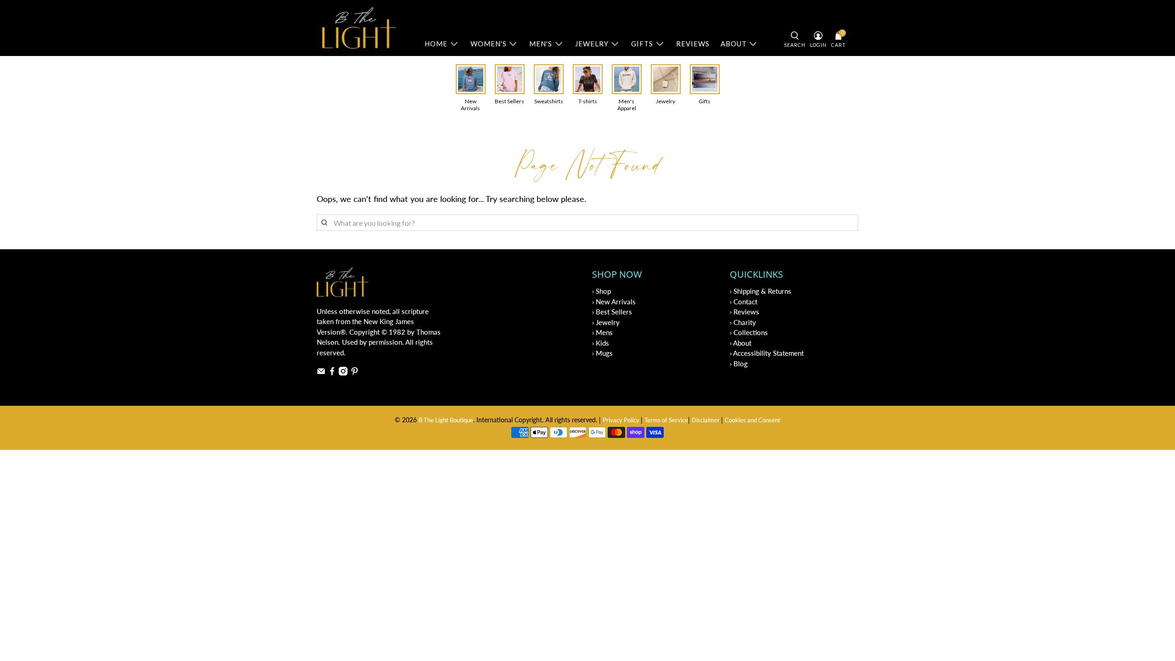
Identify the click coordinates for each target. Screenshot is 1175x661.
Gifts (642, 43)
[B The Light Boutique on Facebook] (332, 373)
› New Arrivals (614, 301)
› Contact (743, 301)
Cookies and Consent (752, 420)
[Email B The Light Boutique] (321, 373)
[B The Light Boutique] (359, 28)
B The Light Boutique (446, 420)
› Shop (601, 291)
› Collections (749, 332)
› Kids (600, 343)
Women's (488, 43)
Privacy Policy (622, 420)
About (734, 43)
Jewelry (592, 43)
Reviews (693, 43)
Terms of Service (666, 420)
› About (740, 343)
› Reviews (744, 312)
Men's (540, 43)
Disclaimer (706, 420)
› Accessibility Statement (767, 353)
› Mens (602, 332)
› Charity (743, 322)
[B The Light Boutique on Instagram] (343, 373)
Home (436, 43)
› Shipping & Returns (760, 291)
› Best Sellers (612, 312)
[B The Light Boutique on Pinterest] (354, 373)
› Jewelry (606, 322)
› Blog (739, 363)
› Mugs (602, 353)
